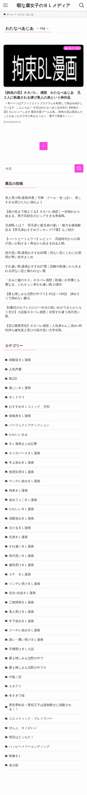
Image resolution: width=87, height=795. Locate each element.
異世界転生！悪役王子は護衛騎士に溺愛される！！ (40, 706)
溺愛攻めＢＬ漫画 (21, 518)
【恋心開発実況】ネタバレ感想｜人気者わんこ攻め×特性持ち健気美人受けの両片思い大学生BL (43, 327)
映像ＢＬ (15, 755)
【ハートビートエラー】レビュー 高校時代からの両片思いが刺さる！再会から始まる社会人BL (42, 240)
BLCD (13, 378)
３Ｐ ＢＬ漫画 (20, 574)
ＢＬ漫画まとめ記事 (23, 443)
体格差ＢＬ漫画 (20, 415)
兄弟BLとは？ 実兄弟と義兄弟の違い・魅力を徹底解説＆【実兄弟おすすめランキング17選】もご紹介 (43, 227)
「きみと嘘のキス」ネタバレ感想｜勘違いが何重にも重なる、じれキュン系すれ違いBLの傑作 (42, 282)
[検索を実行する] (79, 168)
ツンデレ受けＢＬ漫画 (24, 583)
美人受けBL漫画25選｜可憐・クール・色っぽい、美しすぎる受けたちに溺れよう (43, 199)
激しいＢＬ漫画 (20, 387)
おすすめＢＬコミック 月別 (29, 406)
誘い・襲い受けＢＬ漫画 (26, 639)
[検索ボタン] (81, 5)
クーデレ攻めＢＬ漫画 (24, 630)
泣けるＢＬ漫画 (20, 527)
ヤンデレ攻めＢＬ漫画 (24, 481)
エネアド (15, 686)
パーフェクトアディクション (29, 425)
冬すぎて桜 (17, 695)
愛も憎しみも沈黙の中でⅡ (27, 667)
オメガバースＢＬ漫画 (24, 453)
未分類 (13, 765)
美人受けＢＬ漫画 (21, 611)
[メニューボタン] (5, 5)
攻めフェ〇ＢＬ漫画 (23, 499)
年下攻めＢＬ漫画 (21, 621)
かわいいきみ (18, 434)
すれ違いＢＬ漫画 (21, 546)
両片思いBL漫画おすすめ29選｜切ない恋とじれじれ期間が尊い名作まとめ (43, 254)
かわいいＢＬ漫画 (21, 509)
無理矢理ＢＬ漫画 (21, 471)
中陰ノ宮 (15, 676)
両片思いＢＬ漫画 (21, 555)
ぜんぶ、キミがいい (23, 727)
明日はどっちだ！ (21, 737)
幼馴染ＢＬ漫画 (20, 359)
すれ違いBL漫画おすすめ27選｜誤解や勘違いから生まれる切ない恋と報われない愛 (43, 268)
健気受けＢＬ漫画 (21, 564)
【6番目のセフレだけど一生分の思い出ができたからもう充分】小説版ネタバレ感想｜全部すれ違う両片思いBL (43, 311)
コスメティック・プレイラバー (31, 718)
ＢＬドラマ (17, 397)
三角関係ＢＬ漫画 (21, 602)
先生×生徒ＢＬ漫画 (22, 592)
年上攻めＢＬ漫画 (21, 462)
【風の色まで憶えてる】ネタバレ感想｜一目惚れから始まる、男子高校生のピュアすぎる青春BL (42, 213)
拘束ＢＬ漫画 (18, 490)
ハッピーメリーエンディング (29, 746)
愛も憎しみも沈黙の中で (26, 658)
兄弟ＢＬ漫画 (18, 536)
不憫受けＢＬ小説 (21, 649)
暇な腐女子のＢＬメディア (43, 5)
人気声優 (15, 369)
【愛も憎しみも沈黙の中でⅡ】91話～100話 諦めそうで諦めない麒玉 (42, 295)
